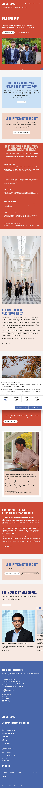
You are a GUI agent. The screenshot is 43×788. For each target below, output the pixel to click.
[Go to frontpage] (9, 4)
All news (3, 758)
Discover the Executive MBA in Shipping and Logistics (14, 683)
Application (23, 69)
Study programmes (8, 730)
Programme (17, 69)
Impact (12, 69)
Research (5, 736)
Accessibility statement (16, 785)
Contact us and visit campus (7, 755)
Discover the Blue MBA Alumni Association (11, 686)
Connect (29, 69)
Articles (34, 69)
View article (4, 650)
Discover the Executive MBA (8, 679)
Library (4, 740)
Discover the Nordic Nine (7, 343)
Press (3, 757)
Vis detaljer (37, 403)
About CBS (6, 743)
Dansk (25, 3)
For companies (5, 760)
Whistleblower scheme (25, 785)
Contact (3, 696)
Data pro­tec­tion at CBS (6, 785)
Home (4, 7)
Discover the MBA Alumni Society (9, 684)
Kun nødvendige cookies (21, 407)
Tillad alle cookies (35, 407)
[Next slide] (40, 608)
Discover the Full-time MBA (8, 678)
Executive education (9, 7)
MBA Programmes (18, 7)
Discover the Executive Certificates (10, 681)
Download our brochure (7, 546)
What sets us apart (5, 69)
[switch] (16, 400)
